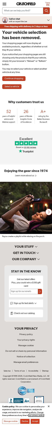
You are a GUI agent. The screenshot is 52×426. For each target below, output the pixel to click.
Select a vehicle (12, 87)
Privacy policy (26, 334)
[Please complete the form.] (40, 291)
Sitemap (45, 371)
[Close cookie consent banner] (49, 406)
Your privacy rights (26, 340)
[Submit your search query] (46, 10)
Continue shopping (14, 78)
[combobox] (26, 10)
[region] (26, 212)
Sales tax (7, 371)
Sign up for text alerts (24, 303)
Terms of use (19, 371)
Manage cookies (26, 345)
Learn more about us (25, 176)
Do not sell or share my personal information (26, 351)
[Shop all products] (4, 4)
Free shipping (26, 26)
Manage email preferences (26, 362)
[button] (48, 212)
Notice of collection (26, 357)
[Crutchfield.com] (26, 4)
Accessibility (33, 371)
